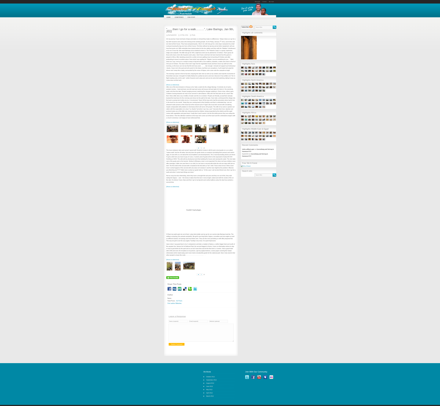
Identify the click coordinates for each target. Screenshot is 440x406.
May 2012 (209, 389)
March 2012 (210, 396)
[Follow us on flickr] (272, 380)
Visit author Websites (174, 303)
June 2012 (209, 386)
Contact (264, 1)
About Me (257, 1)
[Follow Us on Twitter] (248, 380)
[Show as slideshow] (172, 85)
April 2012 (209, 393)
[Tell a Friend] (245, 166)
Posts (193, 35)
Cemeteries (179, 17)
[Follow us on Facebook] (254, 380)
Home (168, 17)
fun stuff (191, 17)
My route (271, 1)
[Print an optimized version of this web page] (173, 279)
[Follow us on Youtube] (260, 380)
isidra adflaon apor (248, 149)
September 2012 (211, 380)
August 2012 (210, 383)
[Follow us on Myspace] (266, 380)
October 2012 (210, 377)
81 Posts (179, 301)
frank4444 (173, 35)
